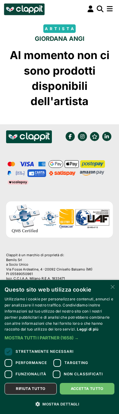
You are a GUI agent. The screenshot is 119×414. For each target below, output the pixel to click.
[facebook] (70, 136)
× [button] (112, 286)
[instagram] (82, 136)
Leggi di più (87, 329)
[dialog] (59, 347)
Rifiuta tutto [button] (30, 388)
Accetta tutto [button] (87, 388)
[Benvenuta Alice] (24, 9)
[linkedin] (106, 136)
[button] (59, 338)
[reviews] (94, 136)
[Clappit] (29, 137)
